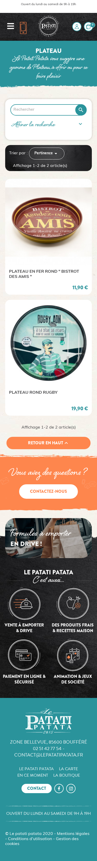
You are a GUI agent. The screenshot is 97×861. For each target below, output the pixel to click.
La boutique (66, 775)
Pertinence (46, 153)
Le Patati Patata (36, 769)
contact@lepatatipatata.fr (48, 754)
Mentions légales (73, 834)
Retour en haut (48, 443)
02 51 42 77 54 (47, 748)
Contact (36, 788)
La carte (68, 769)
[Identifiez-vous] (76, 26)
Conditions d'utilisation (30, 839)
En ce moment (32, 775)
